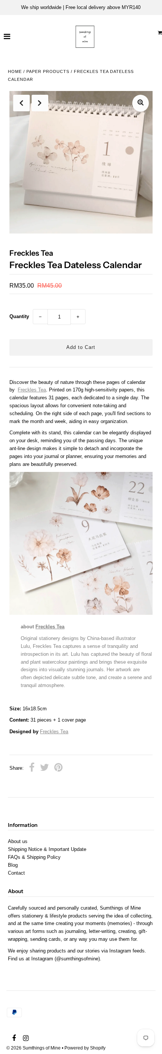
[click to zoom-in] (140, 103)
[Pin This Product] (58, 769)
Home (15, 71)
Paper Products (47, 71)
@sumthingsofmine (77, 958)
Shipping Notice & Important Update (47, 849)
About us (18, 841)
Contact (16, 873)
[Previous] (21, 103)
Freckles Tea (32, 390)
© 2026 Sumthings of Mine (33, 1048)
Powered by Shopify (84, 1048)
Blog (13, 865)
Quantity (19, 316)
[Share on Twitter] (44, 769)
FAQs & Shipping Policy (34, 857)
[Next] (40, 103)
